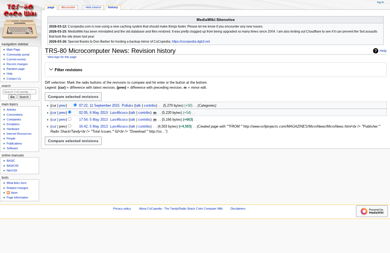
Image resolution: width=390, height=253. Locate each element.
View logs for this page (61, 56)
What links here (17, 182)
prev (62, 105)
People (11, 138)
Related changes (17, 187)
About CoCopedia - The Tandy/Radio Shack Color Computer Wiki (181, 208)
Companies (14, 119)
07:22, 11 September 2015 (99, 105)
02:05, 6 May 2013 (93, 113)
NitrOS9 (12, 170)
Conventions (15, 114)
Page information (17, 197)
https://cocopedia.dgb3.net (191, 41)
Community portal (18, 54)
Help (383, 51)
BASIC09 (12, 165)
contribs (150, 105)
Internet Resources (19, 133)
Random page (16, 68)
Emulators (13, 124)
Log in (380, 2)
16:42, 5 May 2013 (93, 126)
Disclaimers (238, 208)
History (113, 7)
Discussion (68, 7)
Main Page (13, 49)
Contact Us (14, 78)
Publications (14, 143)
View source (93, 7)
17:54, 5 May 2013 (93, 119)
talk (138, 105)
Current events (16, 59)
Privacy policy (122, 208)
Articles (11, 109)
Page (50, 7)
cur (53, 113)
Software (12, 148)
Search (6, 85)
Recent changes (17, 64)
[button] (215, 70)
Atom (14, 192)
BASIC (11, 160)
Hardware (13, 128)
